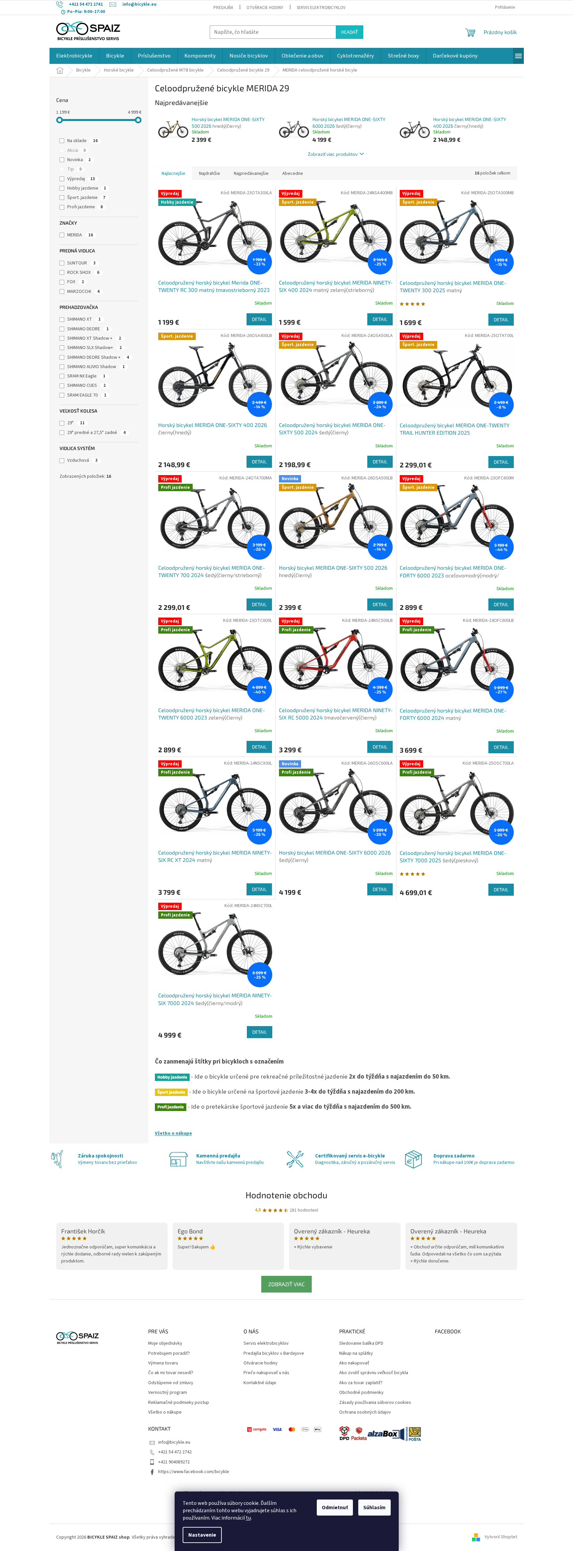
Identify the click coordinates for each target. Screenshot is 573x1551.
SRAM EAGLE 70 (86, 395)
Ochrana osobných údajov (365, 1412)
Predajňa (223, 8)
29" (76, 423)
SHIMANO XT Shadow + (94, 338)
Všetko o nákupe (173, 1133)
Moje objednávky (165, 1343)
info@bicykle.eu (174, 1442)
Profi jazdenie (85, 207)
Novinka (79, 159)
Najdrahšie (209, 173)
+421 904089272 (174, 1462)
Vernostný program (167, 1393)
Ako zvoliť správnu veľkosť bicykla (373, 1373)
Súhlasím (374, 1507)
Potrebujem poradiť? (169, 1353)
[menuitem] (74, 56)
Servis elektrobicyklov (321, 8)
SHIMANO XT (84, 319)
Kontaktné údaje (260, 1383)
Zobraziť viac (286, 1284)
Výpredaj (81, 179)
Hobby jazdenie (86, 188)
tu (248, 1518)
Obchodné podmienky (361, 1393)
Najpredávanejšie (251, 173)
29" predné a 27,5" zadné (96, 432)
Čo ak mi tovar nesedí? (170, 1373)
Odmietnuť (335, 1507)
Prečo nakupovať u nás (266, 1373)
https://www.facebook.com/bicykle (193, 1471)
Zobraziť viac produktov (333, 154)
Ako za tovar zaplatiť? (361, 1383)
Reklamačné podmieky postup (178, 1403)
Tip (74, 169)
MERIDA (80, 235)
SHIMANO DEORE (88, 329)
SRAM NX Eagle (86, 376)
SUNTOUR (81, 263)
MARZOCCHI (83, 291)
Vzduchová (82, 460)
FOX (75, 282)
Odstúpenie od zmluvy (170, 1383)
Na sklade (82, 140)
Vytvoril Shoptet (501, 1537)
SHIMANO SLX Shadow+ (94, 347)
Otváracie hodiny (265, 8)
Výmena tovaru (163, 1363)
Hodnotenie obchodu (286, 1195)
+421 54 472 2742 (175, 1452)
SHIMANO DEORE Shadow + (98, 357)
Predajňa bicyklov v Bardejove (274, 1353)
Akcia (76, 150)
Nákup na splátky (356, 1353)
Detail (259, 319)
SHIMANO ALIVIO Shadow (96, 366)
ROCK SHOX (83, 272)
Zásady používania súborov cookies (375, 1403)
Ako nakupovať (354, 1363)
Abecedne (292, 173)
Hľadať (349, 32)
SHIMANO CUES (86, 385)
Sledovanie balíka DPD (361, 1343)
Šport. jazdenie (86, 197)
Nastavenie (202, 1535)
